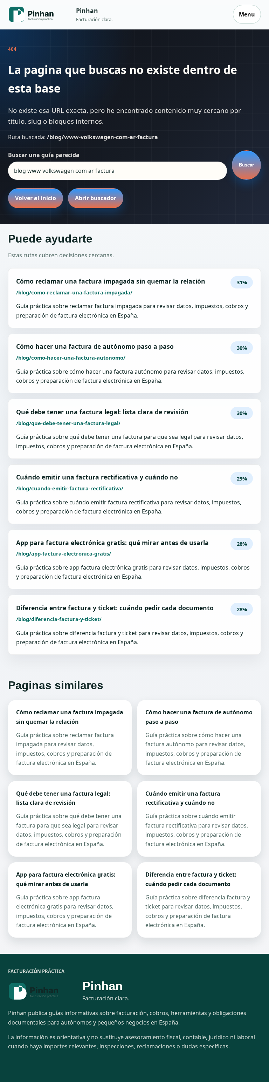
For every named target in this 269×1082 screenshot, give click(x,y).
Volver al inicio (35, 198)
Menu (247, 14)
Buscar (246, 165)
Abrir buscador (95, 198)
